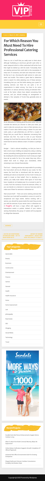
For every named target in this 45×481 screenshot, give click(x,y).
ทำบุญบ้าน (9, 206)
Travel (7, 342)
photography (9, 314)
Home (7, 300)
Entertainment (9, 272)
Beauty (7, 258)
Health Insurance (10, 295)
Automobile (8, 254)
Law (6, 309)
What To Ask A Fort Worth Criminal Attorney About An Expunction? (21, 442)
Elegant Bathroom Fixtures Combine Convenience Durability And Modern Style (20, 462)
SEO (6, 323)
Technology (8, 337)
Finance (7, 277)
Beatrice (22, 35)
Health (7, 291)
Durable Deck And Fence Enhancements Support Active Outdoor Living (22, 436)
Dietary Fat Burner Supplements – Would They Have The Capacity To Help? (33, 235)
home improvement (11, 305)
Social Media (9, 333)
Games (7, 282)
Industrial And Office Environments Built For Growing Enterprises (21, 455)
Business (8, 225)
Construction (9, 268)
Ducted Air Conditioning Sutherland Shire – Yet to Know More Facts (11, 235)
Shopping (8, 328)
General (7, 286)
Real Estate (8, 319)
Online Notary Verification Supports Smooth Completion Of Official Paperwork (22, 449)
